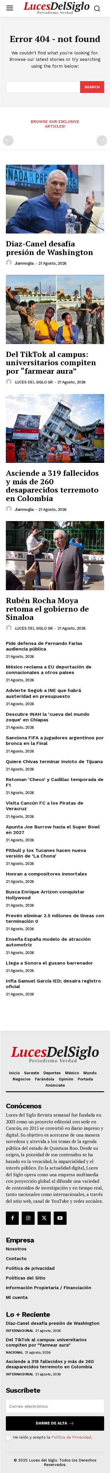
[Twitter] (44, 1218)
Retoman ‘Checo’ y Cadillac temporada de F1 (55, 782)
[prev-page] (8, 140)
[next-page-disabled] (102, 140)
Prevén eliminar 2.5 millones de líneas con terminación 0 (55, 918)
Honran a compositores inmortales (46, 874)
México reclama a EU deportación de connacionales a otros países (49, 669)
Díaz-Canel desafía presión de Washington (49, 247)
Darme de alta (51, 1423)
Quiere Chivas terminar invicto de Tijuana (54, 761)
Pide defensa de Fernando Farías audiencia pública (44, 646)
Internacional (19, 1331)
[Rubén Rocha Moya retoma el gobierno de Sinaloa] (55, 555)
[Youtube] (60, 1218)
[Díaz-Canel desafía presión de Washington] (55, 199)
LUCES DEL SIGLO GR (34, 382)
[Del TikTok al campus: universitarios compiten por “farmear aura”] (55, 309)
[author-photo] (9, 263)
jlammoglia (24, 263)
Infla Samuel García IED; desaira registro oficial (53, 983)
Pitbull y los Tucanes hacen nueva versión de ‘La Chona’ (46, 853)
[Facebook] (12, 1218)
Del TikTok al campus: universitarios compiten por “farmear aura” (51, 362)
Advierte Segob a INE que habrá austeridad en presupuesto (43, 693)
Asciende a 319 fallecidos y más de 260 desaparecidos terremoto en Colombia (52, 485)
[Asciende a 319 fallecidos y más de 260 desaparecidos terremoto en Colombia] (55, 428)
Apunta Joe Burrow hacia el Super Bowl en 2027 (53, 829)
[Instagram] (28, 1218)
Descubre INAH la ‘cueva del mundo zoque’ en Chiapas (47, 717)
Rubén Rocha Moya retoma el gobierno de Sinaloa (47, 608)
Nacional (14, 1352)
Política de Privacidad (71, 1437)
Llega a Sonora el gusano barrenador (49, 963)
